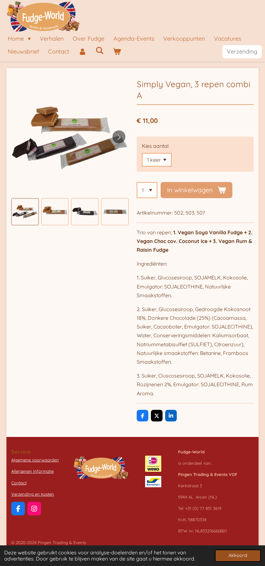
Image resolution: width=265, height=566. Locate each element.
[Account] (82, 51)
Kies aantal (155, 146)
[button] (25, 212)
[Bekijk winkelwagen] (116, 51)
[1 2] (147, 190)
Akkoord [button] (237, 555)
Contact (18, 482)
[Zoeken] (99, 50)
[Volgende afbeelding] (118, 136)
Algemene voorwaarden (35, 459)
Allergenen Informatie (32, 471)
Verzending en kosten (32, 494)
